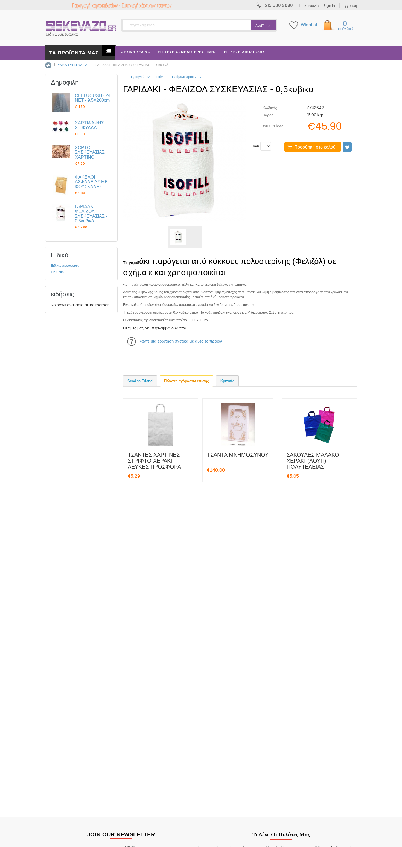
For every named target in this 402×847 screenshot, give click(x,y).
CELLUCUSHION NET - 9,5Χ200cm (92, 98)
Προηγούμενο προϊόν (143, 76)
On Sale (57, 272)
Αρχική (48, 65)
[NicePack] (81, 27)
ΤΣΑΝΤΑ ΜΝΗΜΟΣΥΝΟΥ (238, 455)
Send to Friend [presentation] (140, 381)
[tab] (140, 380)
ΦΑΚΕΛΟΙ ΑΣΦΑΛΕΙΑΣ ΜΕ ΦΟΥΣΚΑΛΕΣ (91, 182)
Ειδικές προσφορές (65, 265)
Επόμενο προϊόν (186, 76)
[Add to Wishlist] (347, 147)
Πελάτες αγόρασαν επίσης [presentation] (186, 381)
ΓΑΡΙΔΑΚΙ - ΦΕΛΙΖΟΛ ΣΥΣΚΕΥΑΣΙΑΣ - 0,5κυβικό (91, 213)
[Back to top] (396, 837)
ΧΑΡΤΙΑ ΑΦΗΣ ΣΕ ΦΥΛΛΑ (89, 125)
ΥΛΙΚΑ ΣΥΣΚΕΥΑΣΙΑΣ (73, 65)
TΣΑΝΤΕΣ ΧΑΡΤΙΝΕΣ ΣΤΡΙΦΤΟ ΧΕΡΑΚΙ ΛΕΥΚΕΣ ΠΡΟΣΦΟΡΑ (154, 461)
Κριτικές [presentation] (227, 381)
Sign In (329, 5)
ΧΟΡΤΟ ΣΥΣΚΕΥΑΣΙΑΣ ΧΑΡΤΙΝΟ (90, 152)
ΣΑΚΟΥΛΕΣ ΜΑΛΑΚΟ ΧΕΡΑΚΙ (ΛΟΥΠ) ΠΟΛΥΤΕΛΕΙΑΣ (313, 461)
